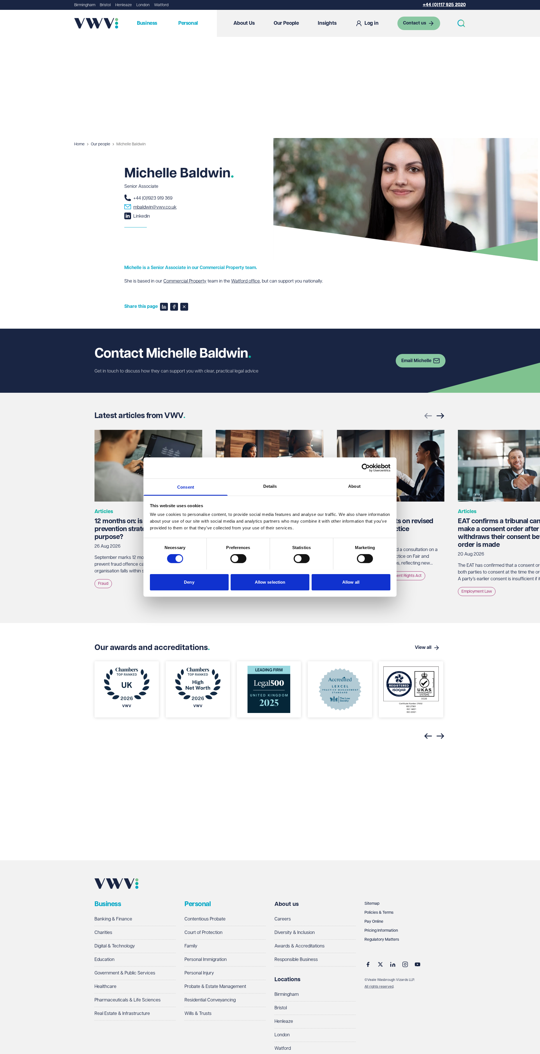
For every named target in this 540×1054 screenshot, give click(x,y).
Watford (161, 5)
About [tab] (354, 486)
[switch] (238, 558)
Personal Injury (199, 973)
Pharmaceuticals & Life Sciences (127, 1000)
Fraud (103, 584)
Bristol (105, 5)
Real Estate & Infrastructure (122, 1013)
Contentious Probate (205, 919)
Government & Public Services (124, 973)
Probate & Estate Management (215, 986)
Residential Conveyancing (210, 1000)
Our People (286, 23)
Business (147, 23)
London (143, 5)
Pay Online (373, 922)
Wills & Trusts (198, 1013)
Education (104, 959)
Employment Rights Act (401, 576)
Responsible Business (296, 959)
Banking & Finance (113, 919)
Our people (100, 144)
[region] (270, 692)
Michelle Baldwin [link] (131, 144)
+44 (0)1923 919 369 (152, 198)
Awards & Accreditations (299, 946)
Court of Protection (203, 932)
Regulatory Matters (381, 940)
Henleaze (123, 5)
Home (79, 144)
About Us (244, 23)
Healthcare (105, 986)
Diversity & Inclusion (294, 932)
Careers (282, 919)
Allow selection (270, 581)
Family (190, 946)
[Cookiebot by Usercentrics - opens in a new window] (365, 468)
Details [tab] (270, 486)
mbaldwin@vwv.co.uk (155, 207)
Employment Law (477, 591)
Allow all (350, 581)
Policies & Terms (378, 913)
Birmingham (84, 5)
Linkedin (141, 216)
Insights (327, 23)
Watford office (245, 281)
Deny (189, 581)
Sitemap (371, 904)
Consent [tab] (185, 486)
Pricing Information (381, 931)
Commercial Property (184, 281)
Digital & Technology (114, 946)
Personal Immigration (205, 959)
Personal (188, 23)
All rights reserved (378, 986)
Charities (103, 932)
